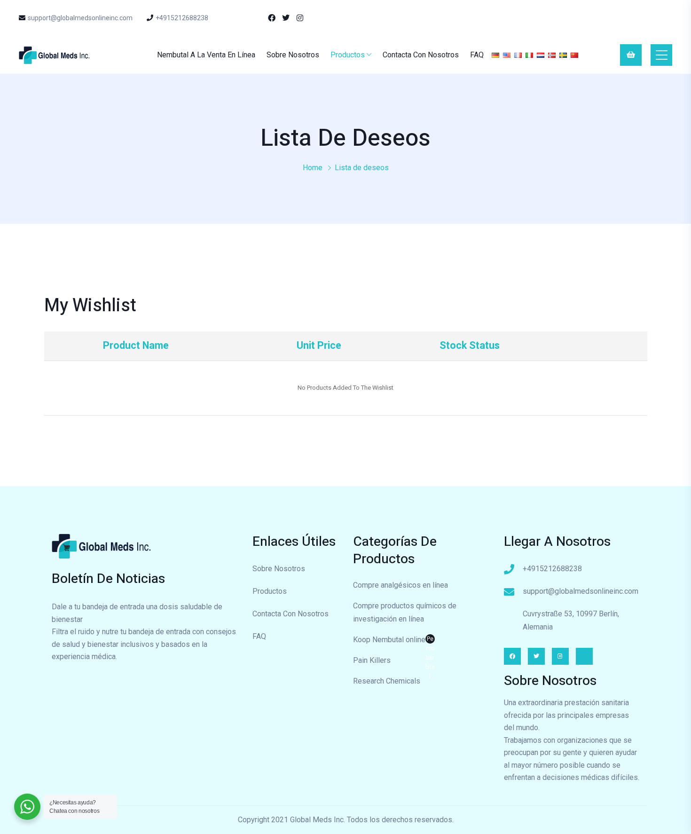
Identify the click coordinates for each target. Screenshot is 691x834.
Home (312, 167)
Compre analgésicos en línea (400, 585)
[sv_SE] (563, 54)
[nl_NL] (540, 54)
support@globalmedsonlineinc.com (80, 18)
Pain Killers (372, 660)
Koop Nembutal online (394, 640)
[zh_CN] (574, 54)
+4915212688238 (182, 18)
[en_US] (506, 54)
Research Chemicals (386, 681)
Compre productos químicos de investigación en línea (404, 612)
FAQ (477, 54)
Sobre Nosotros (293, 54)
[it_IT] (529, 54)
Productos (347, 54)
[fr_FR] (518, 54)
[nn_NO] (552, 54)
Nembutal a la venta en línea (206, 54)
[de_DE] (495, 54)
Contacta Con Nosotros (421, 54)
